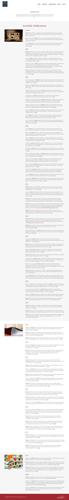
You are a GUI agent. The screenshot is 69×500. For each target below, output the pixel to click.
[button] (64, 4)
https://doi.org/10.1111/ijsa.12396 (34, 222)
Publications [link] (52, 4)
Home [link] (39, 4)
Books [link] (59, 4)
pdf (31, 46)
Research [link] (44, 4)
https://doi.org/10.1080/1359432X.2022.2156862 (46, 207)
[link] (5, 4)
